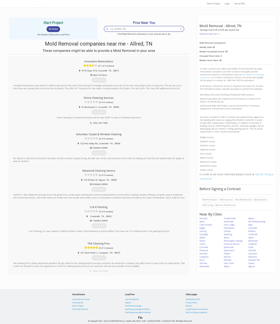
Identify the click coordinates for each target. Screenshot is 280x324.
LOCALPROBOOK (51, 3)
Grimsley (203, 253)
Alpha (202, 221)
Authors (189, 306)
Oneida (227, 231)
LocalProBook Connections (197, 309)
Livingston (204, 256)
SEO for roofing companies (196, 312)
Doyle (250, 247)
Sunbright (204, 234)
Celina (202, 244)
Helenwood (229, 228)
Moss (202, 260)
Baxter (202, 240)
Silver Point (229, 263)
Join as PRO (239, 3)
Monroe (227, 256)
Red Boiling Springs (257, 221)
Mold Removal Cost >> (210, 33)
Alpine (251, 237)
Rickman (203, 263)
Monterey (252, 256)
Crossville (204, 247)
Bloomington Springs (233, 240)
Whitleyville (204, 266)
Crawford (252, 244)
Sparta (251, 263)
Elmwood (204, 250)
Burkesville (229, 221)
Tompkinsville (230, 218)
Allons (226, 237)
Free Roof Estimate (80, 309)
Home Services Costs (81, 299)
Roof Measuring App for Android (138, 312)
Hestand (203, 218)
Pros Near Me (77, 303)
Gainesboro (229, 250)
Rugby (202, 228)
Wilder (227, 266)
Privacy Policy (191, 303)
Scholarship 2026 (193, 299)
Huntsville (252, 228)
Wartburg (228, 234)
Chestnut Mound (231, 244)
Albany (251, 218)
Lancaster (252, 253)
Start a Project (213, 3)
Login (227, 3)
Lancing (203, 231)
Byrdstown (253, 240)
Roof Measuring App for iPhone (137, 309)
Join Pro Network (132, 299)
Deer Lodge (229, 224)
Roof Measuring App (133, 306)
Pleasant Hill (253, 260)
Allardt (202, 237)
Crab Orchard (206, 224)
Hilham (227, 253)
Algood (251, 266)
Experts (128, 303)
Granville (252, 250)
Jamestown (229, 247)
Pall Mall (227, 260)
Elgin (250, 224)
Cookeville (253, 234)
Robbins (252, 231)
